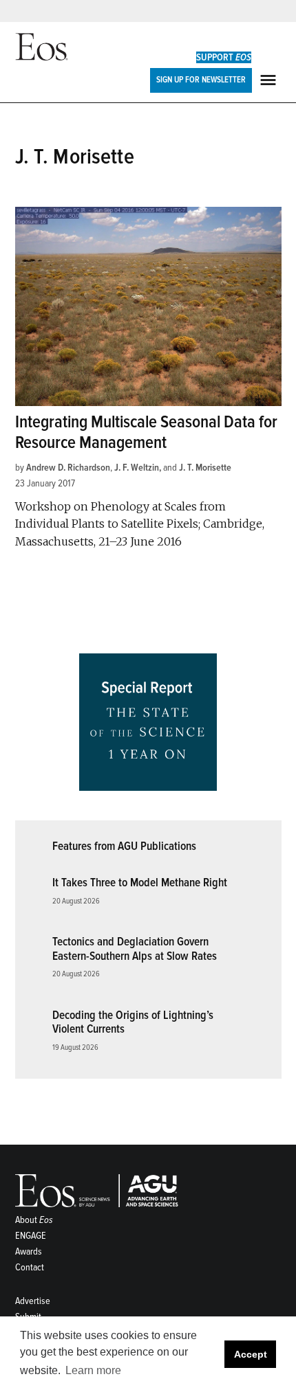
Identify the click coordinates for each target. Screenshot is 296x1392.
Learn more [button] (93, 1370)
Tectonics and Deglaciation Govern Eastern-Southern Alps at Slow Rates (134, 948)
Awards (28, 1251)
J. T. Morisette (205, 467)
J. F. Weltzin (136, 467)
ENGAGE (30, 1236)
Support (223, 57)
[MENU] (270, 80)
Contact (29, 1267)
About (34, 1220)
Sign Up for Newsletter (201, 79)
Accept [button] (250, 1354)
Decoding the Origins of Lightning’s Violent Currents (132, 1022)
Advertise (32, 1301)
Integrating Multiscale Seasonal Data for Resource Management (146, 432)
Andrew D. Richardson (68, 467)
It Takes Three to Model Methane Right (139, 882)
